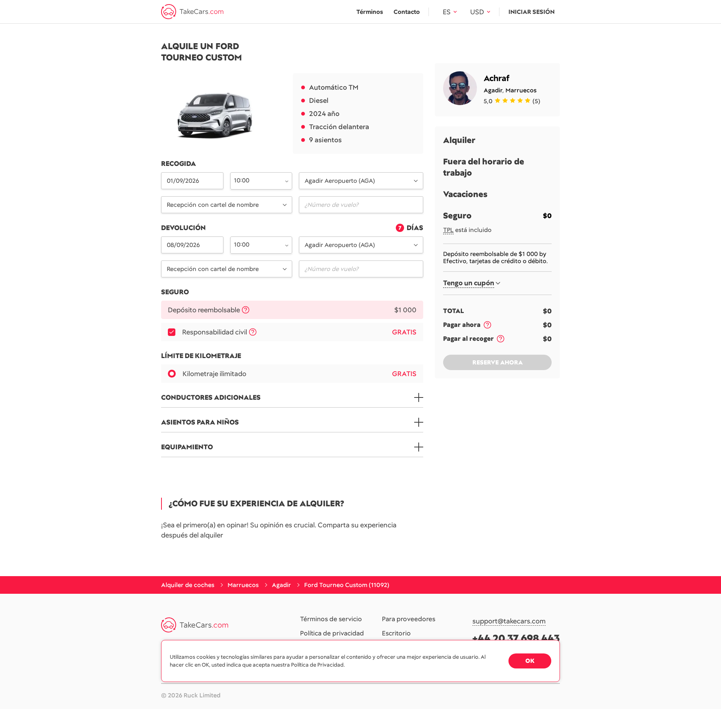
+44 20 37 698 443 (516, 638)
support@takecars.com (509, 621)
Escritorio (396, 633)
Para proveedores (408, 619)
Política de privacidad (332, 633)
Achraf (497, 78)
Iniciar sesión (531, 12)
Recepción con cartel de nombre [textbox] (213, 205)
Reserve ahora (497, 362)
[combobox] (257, 180)
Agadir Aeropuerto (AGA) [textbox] (340, 181)
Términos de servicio (331, 619)
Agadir (493, 90)
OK (529, 661)
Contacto (407, 12)
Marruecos (521, 90)
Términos (369, 12)
